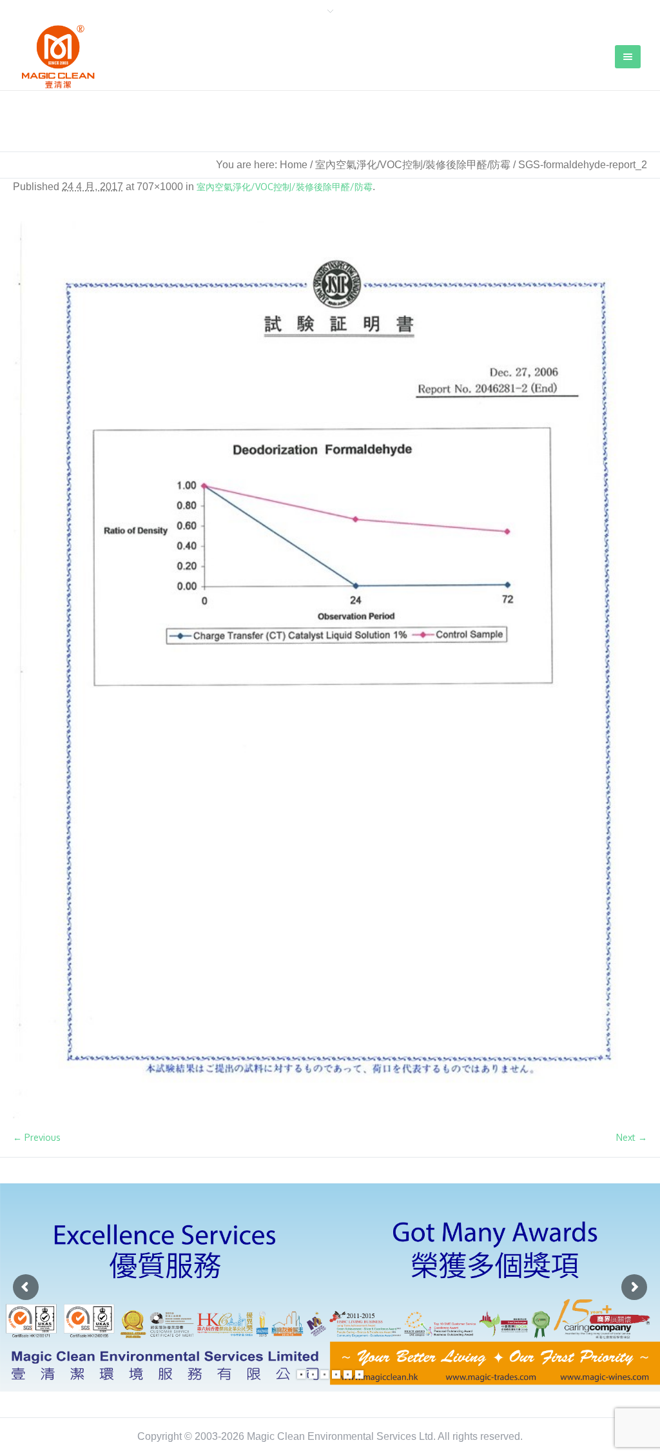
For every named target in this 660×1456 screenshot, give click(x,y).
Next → (631, 1137)
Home (293, 164)
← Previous (37, 1137)
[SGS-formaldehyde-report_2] (330, 669)
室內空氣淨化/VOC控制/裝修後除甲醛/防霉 (412, 164)
